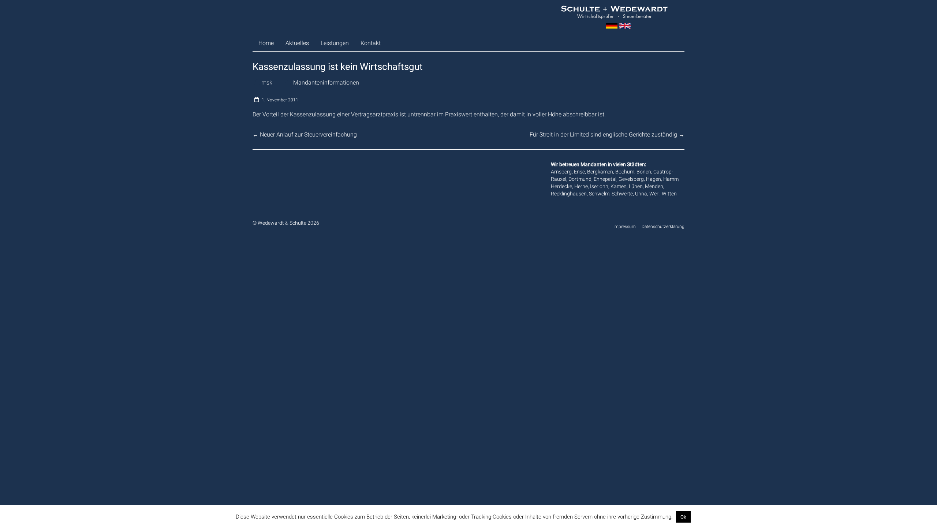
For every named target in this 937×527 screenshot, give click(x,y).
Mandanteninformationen (326, 82)
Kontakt (371, 43)
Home (266, 43)
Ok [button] (683, 517)
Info (697, 516)
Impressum (624, 226)
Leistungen (335, 43)
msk (266, 82)
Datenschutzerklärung (663, 226)
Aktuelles (297, 43)
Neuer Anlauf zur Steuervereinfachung (305, 134)
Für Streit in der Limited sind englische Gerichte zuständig (607, 134)
